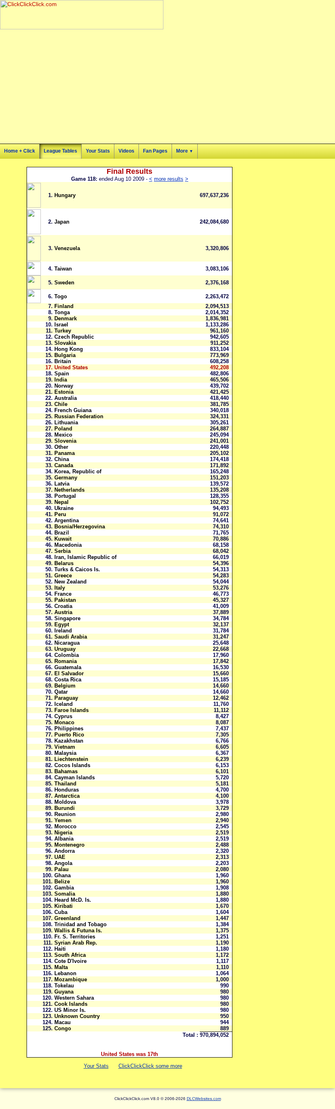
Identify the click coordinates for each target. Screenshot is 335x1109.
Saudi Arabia (70, 637)
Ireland (63, 631)
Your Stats (98, 151)
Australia (65, 398)
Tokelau (64, 986)
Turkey (62, 331)
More (184, 151)
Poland (63, 429)
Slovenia (65, 441)
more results (168, 179)
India (60, 380)
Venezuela (67, 248)
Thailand (65, 784)
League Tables (60, 151)
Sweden (64, 282)
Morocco (65, 826)
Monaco (64, 722)
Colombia (66, 655)
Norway (63, 386)
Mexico (63, 435)
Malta (61, 967)
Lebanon (65, 973)
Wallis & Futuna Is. (78, 930)
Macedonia (68, 545)
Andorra (64, 851)
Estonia (64, 392)
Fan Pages (155, 151)
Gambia (64, 888)
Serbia (62, 551)
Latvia (61, 484)
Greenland (67, 918)
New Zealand (70, 582)
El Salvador (69, 673)
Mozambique (70, 979)
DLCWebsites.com (204, 1098)
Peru (60, 514)
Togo (60, 296)
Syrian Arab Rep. (75, 943)
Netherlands (69, 490)
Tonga (62, 312)
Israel (61, 325)
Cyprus (63, 716)
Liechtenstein (71, 759)
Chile (60, 404)
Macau (62, 1022)
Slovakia (65, 343)
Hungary (65, 195)
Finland (64, 306)
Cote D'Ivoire (70, 961)
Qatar (61, 692)
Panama (64, 453)
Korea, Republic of (77, 471)
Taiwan (63, 269)
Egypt (61, 624)
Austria (63, 612)
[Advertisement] (95, 86)
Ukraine (64, 508)
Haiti (60, 949)
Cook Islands (70, 1004)
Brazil (61, 533)
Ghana (62, 875)
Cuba (60, 912)
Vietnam (64, 747)
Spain (61, 373)
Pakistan (65, 600)
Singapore (67, 618)
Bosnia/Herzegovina (79, 526)
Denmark (65, 318)
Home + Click (19, 151)
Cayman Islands (74, 777)
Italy (59, 588)
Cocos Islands (72, 765)
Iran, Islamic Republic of (85, 557)
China (61, 459)
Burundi (64, 808)
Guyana (64, 992)
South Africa (70, 955)
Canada (63, 465)
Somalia (64, 894)
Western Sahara (74, 998)
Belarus (64, 563)
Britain (62, 361)
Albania (64, 839)
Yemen (62, 820)
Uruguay (65, 649)
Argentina (66, 520)
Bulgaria (65, 355)
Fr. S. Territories (74, 937)
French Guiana (73, 410)
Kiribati (63, 906)
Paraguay (66, 698)
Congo (62, 1028)
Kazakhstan (68, 741)
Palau (61, 869)
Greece (63, 575)
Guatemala (67, 667)
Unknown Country (77, 1016)
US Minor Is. (70, 1010)
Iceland (63, 704)
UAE (59, 857)
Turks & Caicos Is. (77, 569)
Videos (126, 151)
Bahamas (66, 771)
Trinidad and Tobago (80, 924)
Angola (63, 863)
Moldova (65, 802)
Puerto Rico (69, 735)
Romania (65, 661)
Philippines (68, 728)
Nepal (61, 502)
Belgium (65, 686)
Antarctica (67, 796)
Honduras (66, 790)
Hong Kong (68, 349)
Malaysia (65, 753)
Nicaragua (67, 643)
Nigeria (63, 833)
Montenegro (69, 845)
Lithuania (66, 422)
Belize (62, 881)
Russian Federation (78, 416)
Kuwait (62, 539)
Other (61, 447)
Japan (61, 222)
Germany (65, 478)
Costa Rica (67, 679)
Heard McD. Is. (72, 900)
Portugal (65, 496)
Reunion (65, 814)
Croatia (63, 606)
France (62, 594)
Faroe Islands (71, 710)
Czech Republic (74, 337)
